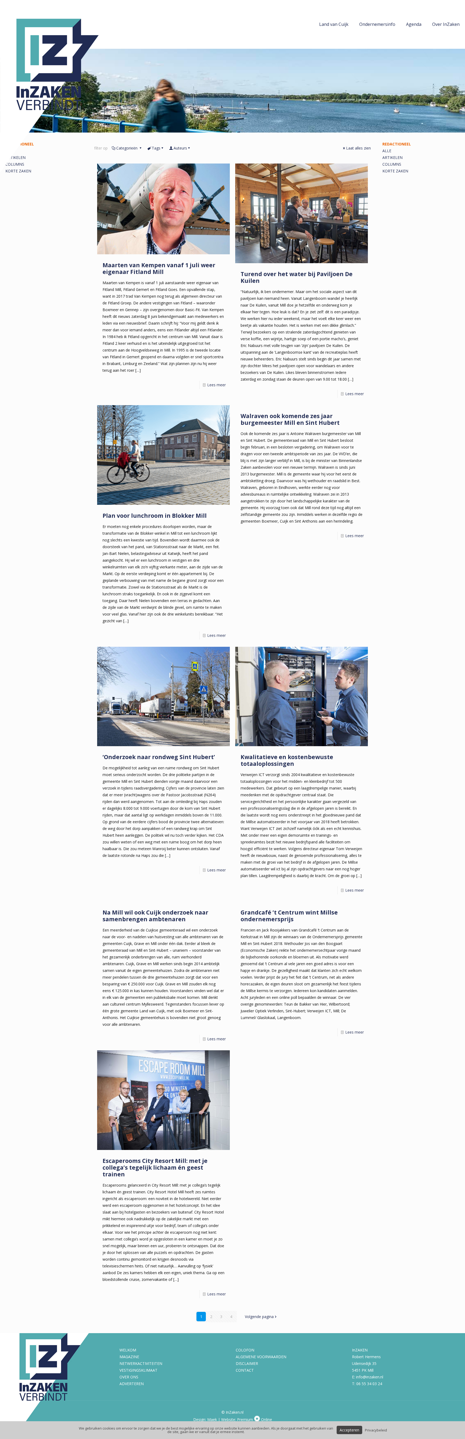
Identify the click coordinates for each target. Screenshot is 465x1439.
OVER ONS (128, 1376)
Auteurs (180, 148)
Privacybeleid (376, 1430)
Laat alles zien (358, 148)
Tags (156, 148)
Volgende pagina (259, 1316)
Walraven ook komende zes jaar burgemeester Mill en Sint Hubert (290, 419)
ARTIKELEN (392, 157)
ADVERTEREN (131, 1383)
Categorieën (127, 148)
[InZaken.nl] (62, 86)
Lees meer (216, 384)
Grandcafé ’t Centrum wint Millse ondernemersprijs (289, 916)
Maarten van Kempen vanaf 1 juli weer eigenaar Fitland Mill (159, 268)
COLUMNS (391, 164)
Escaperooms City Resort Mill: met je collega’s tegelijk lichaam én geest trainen (155, 1167)
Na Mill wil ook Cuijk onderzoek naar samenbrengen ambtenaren (155, 916)
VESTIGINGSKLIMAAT (138, 1370)
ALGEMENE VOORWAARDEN (261, 1356)
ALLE (386, 150)
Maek (212, 1419)
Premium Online (254, 1419)
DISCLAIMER (247, 1363)
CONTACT (245, 1370)
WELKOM (127, 1350)
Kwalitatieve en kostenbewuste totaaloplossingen (287, 760)
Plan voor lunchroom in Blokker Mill (155, 515)
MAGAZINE (129, 1356)
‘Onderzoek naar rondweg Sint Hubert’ (159, 757)
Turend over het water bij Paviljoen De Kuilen (297, 277)
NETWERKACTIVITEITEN (140, 1363)
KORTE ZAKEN (395, 170)
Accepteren (349, 1430)
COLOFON (245, 1350)
